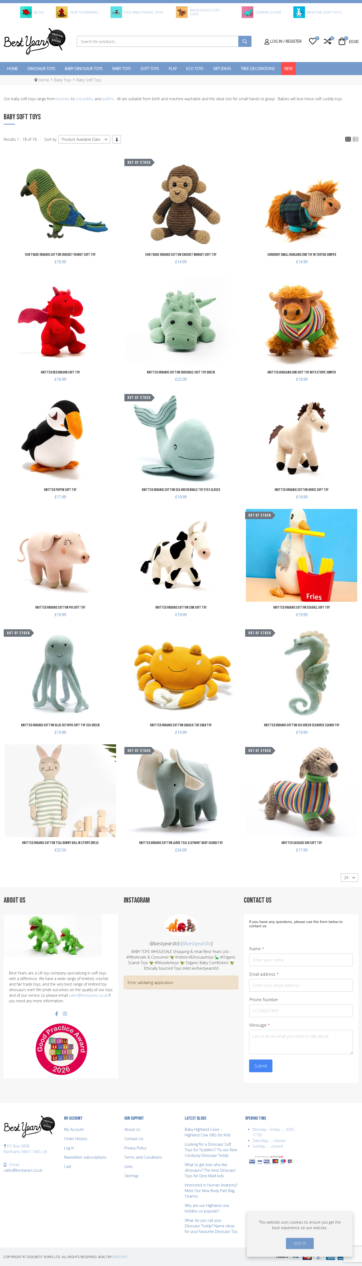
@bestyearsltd (196, 943)
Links (128, 1166)
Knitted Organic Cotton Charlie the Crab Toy (181, 725)
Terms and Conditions (143, 1157)
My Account (74, 1129)
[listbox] (84, 139)
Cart (67, 1166)
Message (259, 1025)
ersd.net (120, 1257)
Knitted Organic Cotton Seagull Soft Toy (301, 607)
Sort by (50, 139)
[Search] (244, 41)
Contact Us (133, 1138)
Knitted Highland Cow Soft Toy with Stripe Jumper (301, 372)
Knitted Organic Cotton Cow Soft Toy (181, 607)
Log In (69, 1147)
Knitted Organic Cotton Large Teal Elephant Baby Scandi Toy (181, 843)
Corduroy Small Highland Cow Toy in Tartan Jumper (301, 254)
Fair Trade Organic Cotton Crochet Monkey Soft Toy (181, 254)
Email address (264, 974)
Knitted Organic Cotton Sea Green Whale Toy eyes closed (181, 489)
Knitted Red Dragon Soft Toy (60, 372)
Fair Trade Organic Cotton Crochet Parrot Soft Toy (60, 254)
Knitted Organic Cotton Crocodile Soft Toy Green (181, 372)
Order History (75, 1138)
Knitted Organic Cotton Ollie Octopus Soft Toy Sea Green (60, 725)
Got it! (300, 1243)
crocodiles (85, 98)
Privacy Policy (135, 1147)
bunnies (63, 98)
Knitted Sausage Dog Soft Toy (301, 843)
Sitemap (131, 1175)
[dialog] (300, 1234)
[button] (312, 41)
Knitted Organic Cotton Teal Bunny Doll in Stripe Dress (60, 843)
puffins (108, 98)
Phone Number (263, 1000)
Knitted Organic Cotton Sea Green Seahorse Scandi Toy (301, 725)
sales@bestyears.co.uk (88, 995)
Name (256, 949)
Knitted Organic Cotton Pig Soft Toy (60, 607)
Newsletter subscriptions (85, 1157)
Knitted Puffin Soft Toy (60, 489)
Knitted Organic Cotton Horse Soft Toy (302, 489)
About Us (132, 1129)
